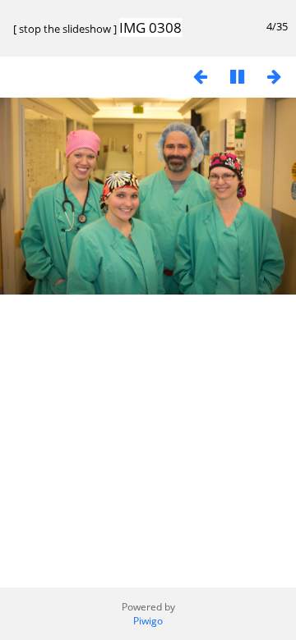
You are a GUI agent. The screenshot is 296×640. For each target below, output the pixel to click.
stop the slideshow (65, 28)
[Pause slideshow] (237, 76)
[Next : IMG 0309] (274, 76)
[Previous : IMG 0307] (200, 76)
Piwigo (148, 621)
